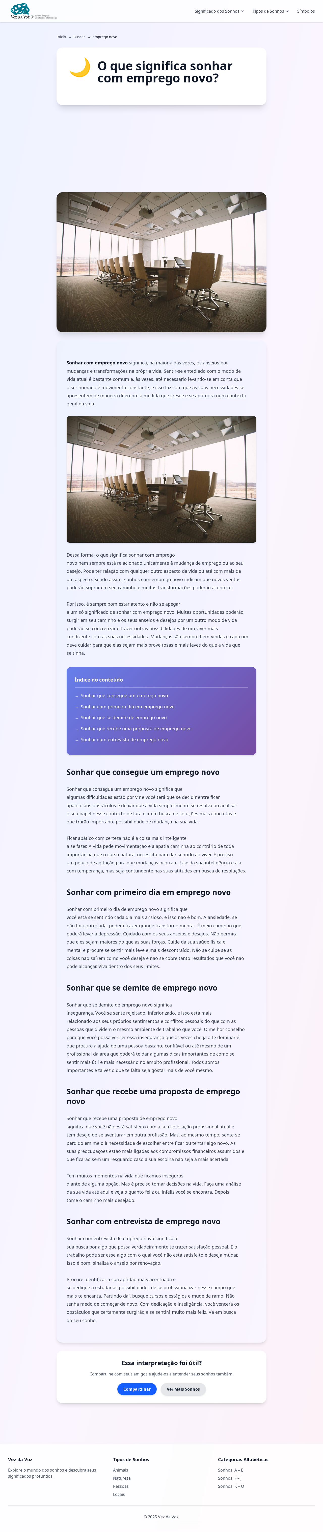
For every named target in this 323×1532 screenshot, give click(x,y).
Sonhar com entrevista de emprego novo (124, 739)
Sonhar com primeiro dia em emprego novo (128, 707)
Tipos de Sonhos (268, 11)
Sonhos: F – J (229, 1478)
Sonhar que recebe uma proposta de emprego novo (136, 729)
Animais (120, 1470)
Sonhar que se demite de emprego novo (124, 717)
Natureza (122, 1478)
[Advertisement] (161, 148)
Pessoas (121, 1486)
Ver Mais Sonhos (183, 1389)
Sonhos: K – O (231, 1486)
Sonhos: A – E (230, 1470)
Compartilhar (137, 1389)
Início (61, 36)
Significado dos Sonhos (217, 11)
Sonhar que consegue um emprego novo (124, 695)
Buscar (79, 36)
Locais (119, 1494)
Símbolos (306, 11)
